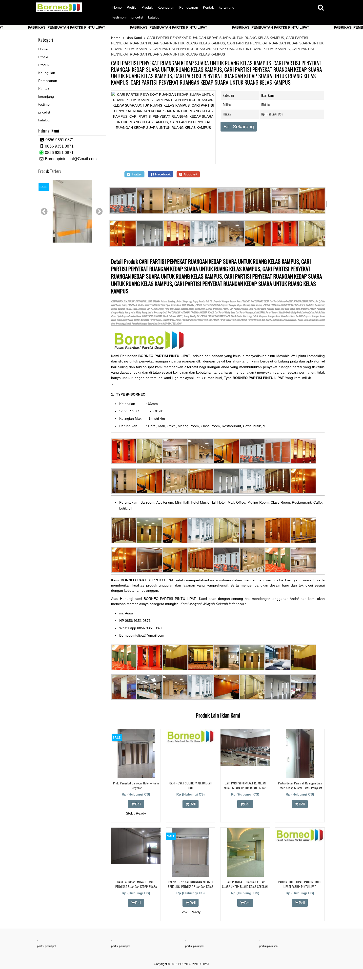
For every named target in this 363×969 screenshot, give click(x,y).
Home (117, 7)
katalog (154, 17)
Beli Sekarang (238, 126)
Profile (132, 7)
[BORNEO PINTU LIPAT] (59, 11)
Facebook (162, 174)
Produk (147, 7)
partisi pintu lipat (46, 946)
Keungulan (166, 7)
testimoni (119, 17)
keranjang (226, 7)
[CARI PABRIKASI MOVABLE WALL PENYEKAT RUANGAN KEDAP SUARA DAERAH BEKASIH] (136, 863)
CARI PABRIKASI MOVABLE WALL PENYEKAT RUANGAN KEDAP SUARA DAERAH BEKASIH (136, 886)
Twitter (136, 174)
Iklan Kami (133, 38)
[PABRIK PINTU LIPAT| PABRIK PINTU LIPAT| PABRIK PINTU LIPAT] (299, 841)
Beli (138, 804)
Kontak (208, 7)
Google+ (190, 174)
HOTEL (128, 308)
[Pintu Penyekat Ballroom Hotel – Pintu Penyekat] (136, 777)
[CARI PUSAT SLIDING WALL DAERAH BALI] (190, 742)
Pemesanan (188, 7)
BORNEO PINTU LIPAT (193, 964)
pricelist (137, 17)
